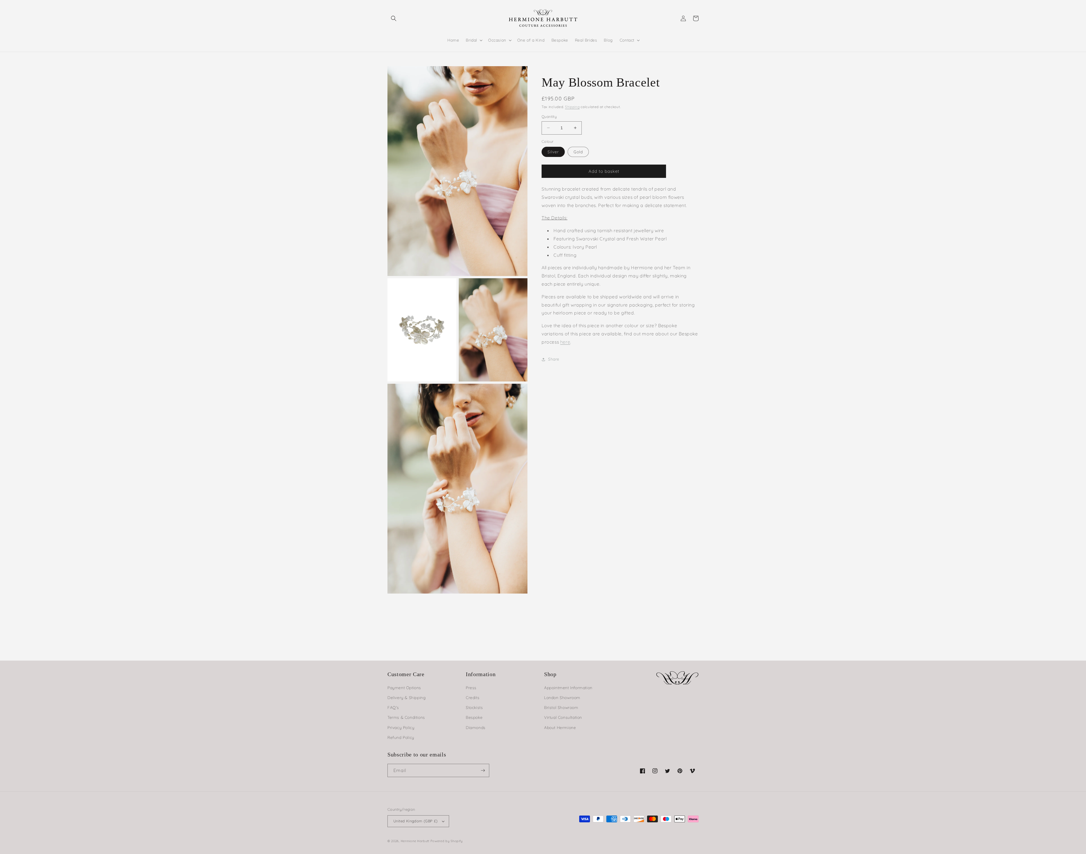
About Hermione (560, 727)
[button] (393, 18)
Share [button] (553, 359)
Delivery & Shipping (406, 697)
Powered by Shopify (446, 841)
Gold (578, 151)
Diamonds (476, 727)
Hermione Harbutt (415, 841)
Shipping (572, 107)
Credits (472, 697)
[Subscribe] (483, 770)
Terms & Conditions (406, 717)
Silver (553, 151)
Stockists (474, 707)
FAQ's (393, 707)
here (565, 342)
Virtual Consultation (563, 717)
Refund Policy (400, 737)
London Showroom (562, 697)
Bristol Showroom (561, 707)
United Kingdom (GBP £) (415, 821)
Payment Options (404, 687)
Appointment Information (568, 687)
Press (471, 687)
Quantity (549, 116)
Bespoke (474, 717)
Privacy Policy (400, 727)
